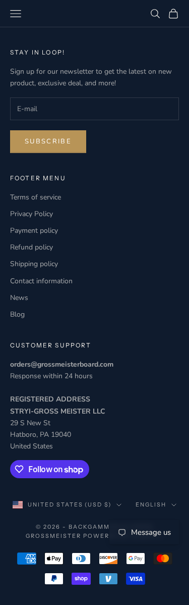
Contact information (41, 281)
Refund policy (31, 247)
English (151, 504)
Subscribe (48, 141)
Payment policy (34, 230)
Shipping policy (34, 264)
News (19, 297)
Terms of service (35, 197)
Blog (17, 314)
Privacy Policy (31, 214)
